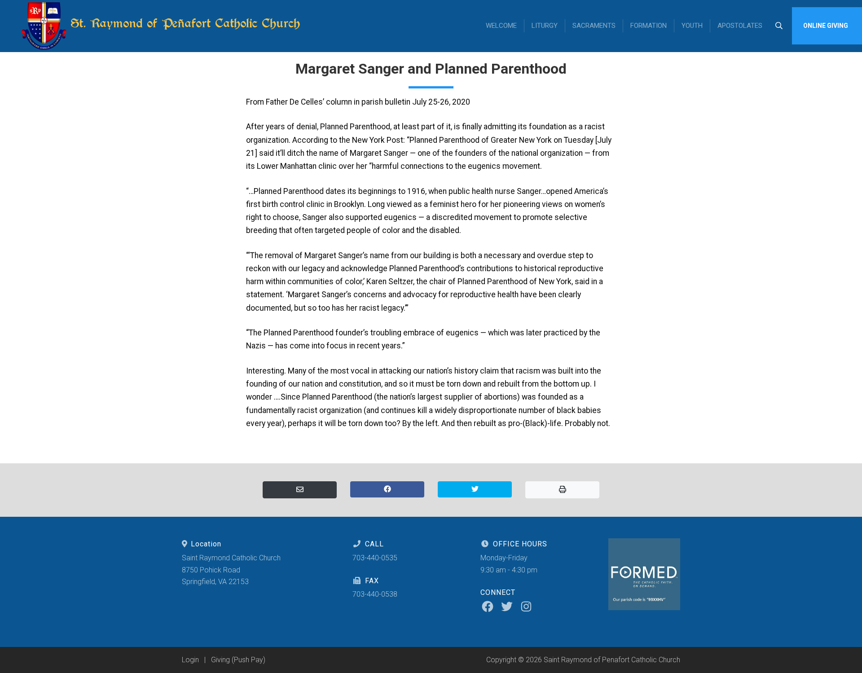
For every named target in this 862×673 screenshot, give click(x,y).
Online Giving (825, 25)
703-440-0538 (374, 594)
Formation (648, 26)
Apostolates (739, 26)
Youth (692, 26)
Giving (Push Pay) (238, 659)
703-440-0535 (374, 558)
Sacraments (594, 26)
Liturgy (545, 26)
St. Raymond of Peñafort (183, 23)
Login (190, 659)
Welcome (501, 26)
